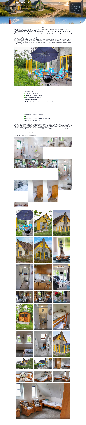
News (66, 2)
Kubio (54, 422)
